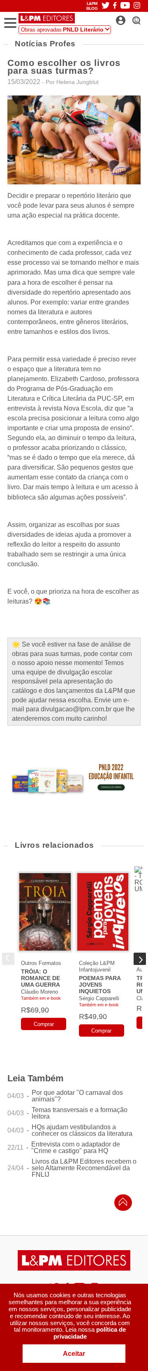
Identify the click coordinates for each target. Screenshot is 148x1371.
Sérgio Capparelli (99, 998)
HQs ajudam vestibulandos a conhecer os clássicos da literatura (82, 1130)
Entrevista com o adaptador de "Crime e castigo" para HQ (75, 1147)
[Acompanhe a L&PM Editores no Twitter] (106, 6)
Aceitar (74, 1353)
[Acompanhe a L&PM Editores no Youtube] (125, 6)
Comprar (44, 1024)
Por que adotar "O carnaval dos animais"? (77, 1096)
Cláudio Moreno (39, 992)
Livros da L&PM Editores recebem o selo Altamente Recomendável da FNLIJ (84, 1168)
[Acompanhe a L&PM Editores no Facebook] (114, 6)
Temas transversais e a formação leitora (79, 1113)
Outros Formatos (41, 963)
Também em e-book (41, 998)
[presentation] (8, 958)
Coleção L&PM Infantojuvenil (97, 966)
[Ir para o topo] (121, 1204)
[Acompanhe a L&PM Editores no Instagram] (137, 6)
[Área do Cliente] (129, 18)
